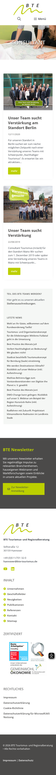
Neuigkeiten (14, 599)
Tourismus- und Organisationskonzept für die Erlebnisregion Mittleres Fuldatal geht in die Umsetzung (27, 335)
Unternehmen (15, 588)
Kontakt (12, 615)
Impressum (10, 697)
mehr (14, 171)
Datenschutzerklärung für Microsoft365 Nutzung (26, 715)
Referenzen (14, 610)
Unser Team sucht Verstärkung (25, 233)
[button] (19, 18)
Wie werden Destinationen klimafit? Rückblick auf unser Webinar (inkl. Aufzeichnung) (25, 369)
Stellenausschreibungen (21, 303)
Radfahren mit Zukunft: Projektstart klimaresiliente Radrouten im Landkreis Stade (27, 414)
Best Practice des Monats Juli (22, 344)
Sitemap (12, 621)
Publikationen (15, 604)
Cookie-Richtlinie (13, 708)
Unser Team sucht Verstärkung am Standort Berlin (25, 122)
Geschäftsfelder (16, 594)
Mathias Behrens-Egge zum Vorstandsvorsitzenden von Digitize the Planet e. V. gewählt (27, 381)
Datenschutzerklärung (16, 702)
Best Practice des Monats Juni (22, 389)
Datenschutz (26, 760)
